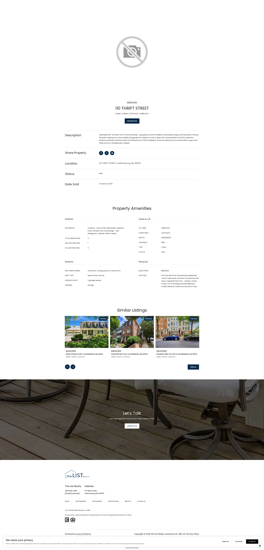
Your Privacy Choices (132, 548)
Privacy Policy (193, 534)
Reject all (225, 541)
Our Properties (80, 501)
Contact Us (141, 501)
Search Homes (113, 501)
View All (193, 367)
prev (67, 366)
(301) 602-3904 (71, 491)
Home (67, 501)
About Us (128, 501)
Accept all (252, 541)
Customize (238, 541)
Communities (97, 501)
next (73, 366)
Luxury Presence (83, 534)
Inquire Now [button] (132, 121)
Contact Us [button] (132, 426)
